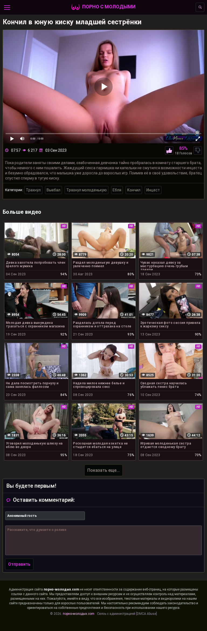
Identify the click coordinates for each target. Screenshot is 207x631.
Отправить (19, 564)
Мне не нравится (198, 150)
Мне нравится (169, 150)
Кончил (133, 190)
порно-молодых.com (61, 589)
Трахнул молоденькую (86, 190)
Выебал (53, 190)
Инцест (153, 190)
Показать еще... (103, 470)
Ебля (117, 190)
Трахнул (33, 190)
